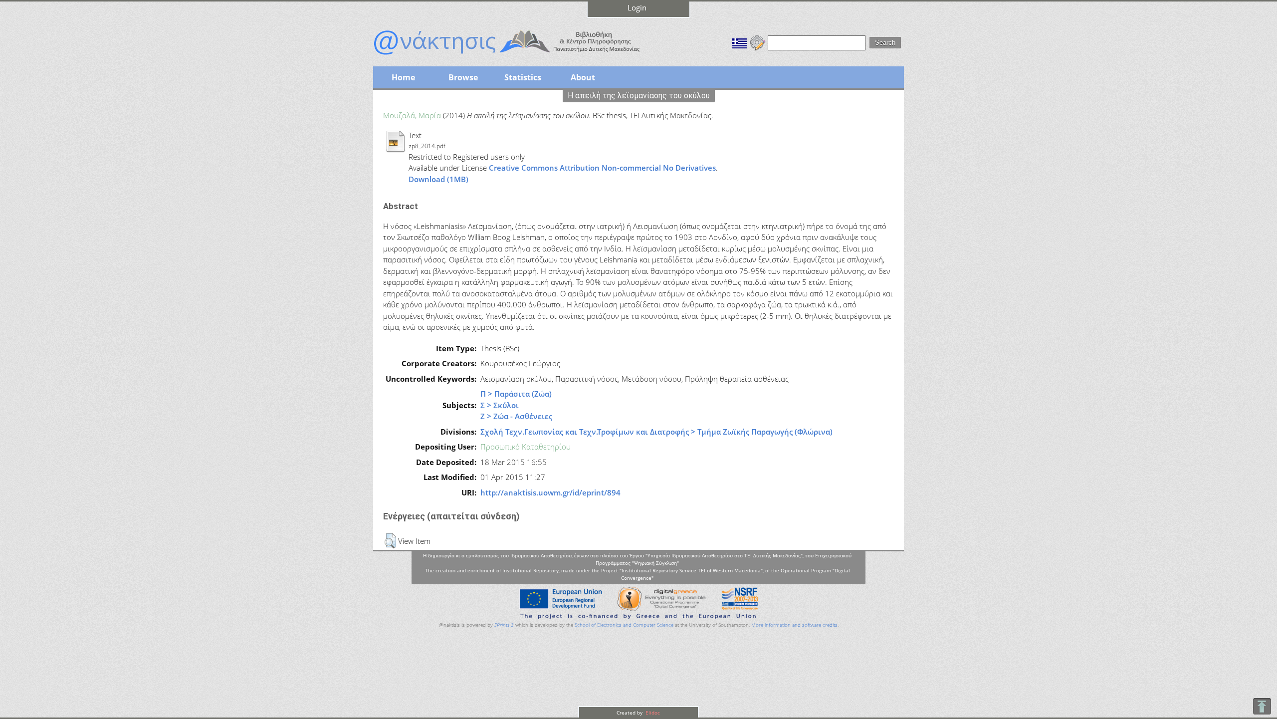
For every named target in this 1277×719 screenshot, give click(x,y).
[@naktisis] (522, 56)
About (583, 77)
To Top (1262, 706)
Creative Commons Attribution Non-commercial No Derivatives (602, 168)
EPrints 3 (504, 625)
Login (637, 7)
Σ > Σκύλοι (499, 405)
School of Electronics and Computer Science (624, 625)
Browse (463, 77)
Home (403, 77)
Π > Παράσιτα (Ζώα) (516, 394)
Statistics (522, 77)
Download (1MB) (438, 179)
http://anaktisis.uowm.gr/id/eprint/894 (550, 492)
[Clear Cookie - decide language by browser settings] (758, 42)
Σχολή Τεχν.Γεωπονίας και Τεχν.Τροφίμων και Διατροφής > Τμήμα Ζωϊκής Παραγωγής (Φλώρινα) (656, 432)
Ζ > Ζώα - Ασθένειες (516, 416)
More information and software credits (794, 625)
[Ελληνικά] (740, 42)
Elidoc (652, 712)
